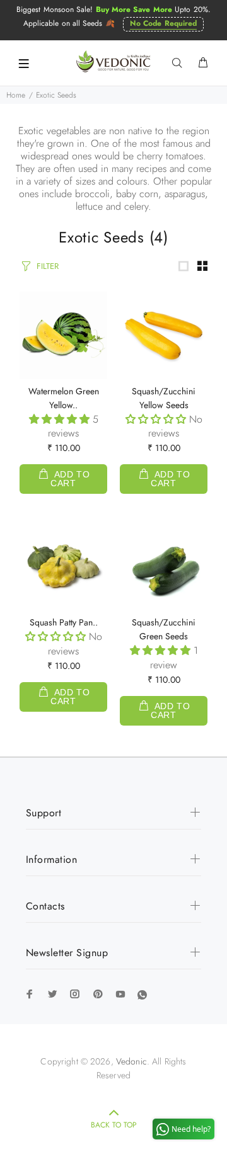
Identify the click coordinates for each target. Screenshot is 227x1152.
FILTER (48, 266)
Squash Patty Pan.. (64, 622)
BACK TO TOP (114, 1125)
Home (15, 95)
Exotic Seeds (56, 95)
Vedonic (131, 1061)
